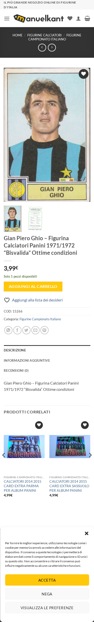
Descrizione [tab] (15, 350)
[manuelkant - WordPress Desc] (39, 18)
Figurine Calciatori (44, 35)
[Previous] (11, 134)
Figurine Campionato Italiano (54, 37)
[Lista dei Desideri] (69, 18)
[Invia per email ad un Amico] (35, 330)
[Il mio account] (78, 18)
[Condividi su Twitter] (26, 330)
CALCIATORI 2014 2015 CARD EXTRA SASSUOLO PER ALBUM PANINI (69, 485)
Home (18, 35)
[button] (86, 533)
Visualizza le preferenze (47, 607)
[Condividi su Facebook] (17, 330)
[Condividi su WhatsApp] (8, 330)
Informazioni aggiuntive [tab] (27, 360)
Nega (47, 594)
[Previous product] (52, 47)
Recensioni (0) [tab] (16, 370)
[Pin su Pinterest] (44, 330)
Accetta (47, 580)
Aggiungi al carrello (33, 286)
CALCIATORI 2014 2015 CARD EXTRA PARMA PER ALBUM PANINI (22, 485)
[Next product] (42, 47)
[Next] (82, 134)
